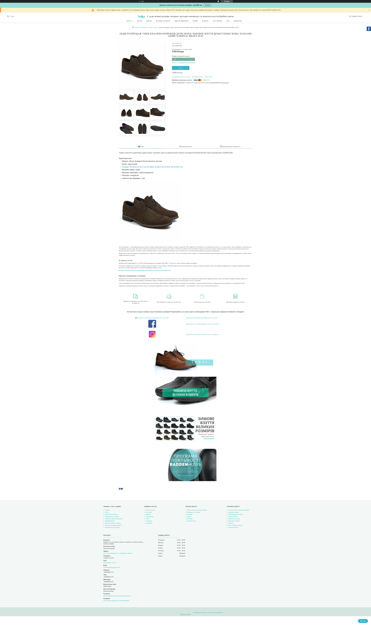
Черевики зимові (233, 512)
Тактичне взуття (233, 527)
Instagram (149, 523)
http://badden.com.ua (109, 562)
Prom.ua (195, 609)
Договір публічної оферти (113, 523)
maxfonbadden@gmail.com (111, 567)
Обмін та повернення (181, 21)
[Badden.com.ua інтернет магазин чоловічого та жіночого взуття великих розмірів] (141, 16)
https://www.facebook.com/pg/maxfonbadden (117, 596)
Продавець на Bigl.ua (185, 611)
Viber (147, 518)
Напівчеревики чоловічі (235, 514)
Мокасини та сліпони (193, 512)
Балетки (189, 514)
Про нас (140, 21)
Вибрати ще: (183, 62)
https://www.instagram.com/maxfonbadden (116, 600)
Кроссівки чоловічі (234, 521)
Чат (364, 621)
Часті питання (217, 21)
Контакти (205, 21)
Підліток (230, 523)
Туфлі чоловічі (152, 27)
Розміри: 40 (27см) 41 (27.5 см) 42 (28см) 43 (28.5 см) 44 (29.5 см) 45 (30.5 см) (152, 167)
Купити (207, 5)
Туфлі (189, 516)
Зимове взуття (191, 521)
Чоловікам (144, 27)
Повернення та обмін (112, 516)
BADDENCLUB (238, 21)
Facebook (149, 521)
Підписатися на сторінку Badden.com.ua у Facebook (202, 324)
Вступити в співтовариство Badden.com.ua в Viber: (202, 318)
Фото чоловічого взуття (235, 525)
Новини (107, 510)
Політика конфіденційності (113, 525)
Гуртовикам (149, 516)
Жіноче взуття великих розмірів (197, 510)
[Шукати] (8, 16)
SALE (227, 21)
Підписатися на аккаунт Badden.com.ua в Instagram (202, 334)
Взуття (129, 21)
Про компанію (150, 510)
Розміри (195, 21)
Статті (107, 512)
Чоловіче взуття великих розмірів (238, 510)
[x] (122, 489)
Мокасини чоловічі (234, 518)
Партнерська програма (112, 527)
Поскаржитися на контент (200, 612)
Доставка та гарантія (163, 21)
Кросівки (190, 518)
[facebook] (119, 489)
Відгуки (149, 21)
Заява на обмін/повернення (114, 518)
